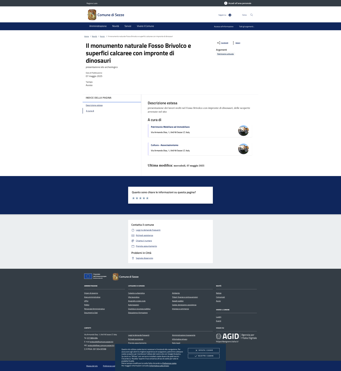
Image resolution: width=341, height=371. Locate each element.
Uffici (86, 300)
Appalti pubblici (178, 300)
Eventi (218, 320)
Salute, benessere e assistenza (184, 304)
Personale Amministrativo (94, 308)
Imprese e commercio (180, 308)
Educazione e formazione (138, 312)
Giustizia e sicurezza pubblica (139, 308)
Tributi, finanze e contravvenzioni (185, 297)
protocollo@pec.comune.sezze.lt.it (101, 345)
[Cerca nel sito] (251, 15)
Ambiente (176, 293)
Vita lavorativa (133, 297)
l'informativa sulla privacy (159, 365)
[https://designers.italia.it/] (236, 336)
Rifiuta (206, 350)
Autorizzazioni (133, 304)
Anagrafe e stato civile (136, 300)
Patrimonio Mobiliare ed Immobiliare (170, 127)
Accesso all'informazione (223, 26)
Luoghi (218, 316)
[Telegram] (229, 15)
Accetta (206, 355)
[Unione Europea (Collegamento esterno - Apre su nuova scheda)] (96, 276)
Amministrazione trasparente (183, 335)
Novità (94, 36)
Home (86, 36)
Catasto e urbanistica (136, 293)
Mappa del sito (92, 365)
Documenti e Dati (91, 312)
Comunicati (220, 297)
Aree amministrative (92, 297)
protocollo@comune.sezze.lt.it (101, 341)
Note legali (176, 343)
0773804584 (92, 338)
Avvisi (102, 36)
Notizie (218, 293)
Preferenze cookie (169, 363)
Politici (86, 304)
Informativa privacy (179, 339)
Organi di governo (91, 293)
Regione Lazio (92, 3)
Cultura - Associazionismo (164, 145)
